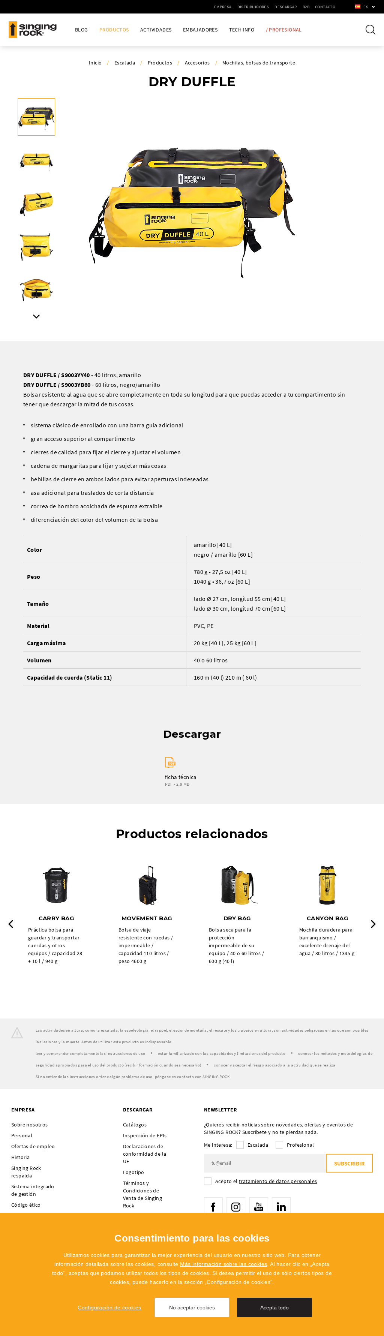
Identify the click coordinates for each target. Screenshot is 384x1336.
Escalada (124, 62)
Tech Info (242, 30)
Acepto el (266, 1181)
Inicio (95, 62)
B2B (306, 6)
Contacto (325, 6)
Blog (81, 30)
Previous (10, 924)
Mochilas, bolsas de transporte (258, 62)
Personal (21, 1135)
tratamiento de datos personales (278, 1181)
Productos (114, 30)
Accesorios (197, 62)
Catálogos (135, 1124)
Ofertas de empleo (33, 1146)
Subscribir (349, 1163)
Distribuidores (253, 6)
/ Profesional (284, 30)
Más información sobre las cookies (223, 1264)
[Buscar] (370, 29)
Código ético (26, 1204)
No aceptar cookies (192, 1308)
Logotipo (133, 1172)
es (365, 6)
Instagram (235, 1206)
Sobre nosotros (29, 1124)
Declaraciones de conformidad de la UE (144, 1154)
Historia (20, 1157)
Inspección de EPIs (145, 1135)
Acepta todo (274, 1308)
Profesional (300, 1144)
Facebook (213, 1206)
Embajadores (200, 30)
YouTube (258, 1206)
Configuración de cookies (109, 1308)
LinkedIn (281, 1206)
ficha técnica (181, 776)
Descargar (285, 6)
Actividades (155, 30)
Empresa (223, 6)
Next (36, 317)
